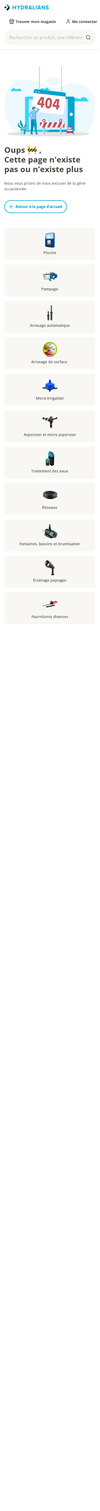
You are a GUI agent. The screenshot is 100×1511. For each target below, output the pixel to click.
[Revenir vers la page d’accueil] (26, 7)
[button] (50, 37)
